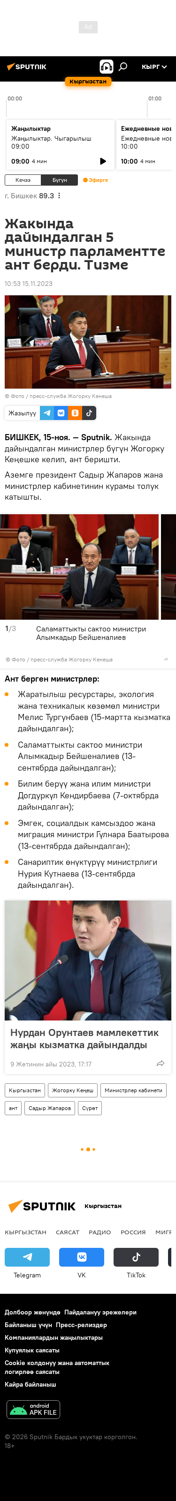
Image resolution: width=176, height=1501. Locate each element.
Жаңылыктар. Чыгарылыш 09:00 (51, 142)
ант (13, 1107)
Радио (100, 1232)
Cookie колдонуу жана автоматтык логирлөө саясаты (57, 1367)
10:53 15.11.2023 (29, 283)
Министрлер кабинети (133, 1090)
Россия (133, 1232)
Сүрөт (90, 1107)
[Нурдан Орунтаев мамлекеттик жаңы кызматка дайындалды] (88, 961)
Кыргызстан (25, 1090)
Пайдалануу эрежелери (100, 1312)
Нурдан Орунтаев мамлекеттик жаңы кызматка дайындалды (84, 1038)
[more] (166, 659)
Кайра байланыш (30, 1384)
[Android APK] (33, 1410)
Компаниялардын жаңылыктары (54, 1337)
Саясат (67, 1232)
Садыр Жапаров (50, 1107)
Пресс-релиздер (81, 1325)
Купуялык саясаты (32, 1350)
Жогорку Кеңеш (72, 1090)
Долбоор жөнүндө (33, 1312)
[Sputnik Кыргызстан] (28, 70)
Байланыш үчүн (28, 1325)
